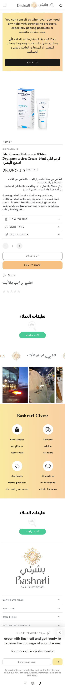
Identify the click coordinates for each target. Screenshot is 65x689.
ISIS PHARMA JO (10, 149)
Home (6, 141)
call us (32, 62)
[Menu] (4, 5)
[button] (52, 5)
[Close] (59, 632)
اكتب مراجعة (32, 335)
